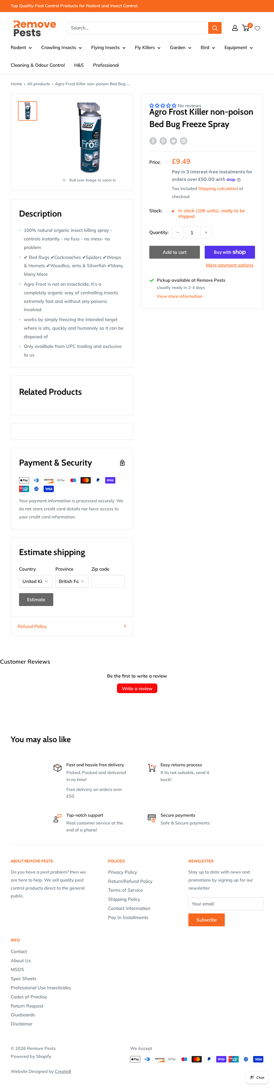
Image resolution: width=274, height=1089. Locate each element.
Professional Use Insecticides (41, 987)
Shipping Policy (124, 899)
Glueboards (23, 1014)
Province (64, 569)
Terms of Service (125, 890)
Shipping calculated (218, 188)
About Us (21, 960)
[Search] (215, 28)
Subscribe (206, 920)
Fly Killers (145, 47)
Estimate (36, 599)
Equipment (235, 47)
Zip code (100, 569)
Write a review (137, 688)
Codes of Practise (29, 996)
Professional (106, 65)
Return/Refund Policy (130, 881)
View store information (179, 296)
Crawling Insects (58, 47)
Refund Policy (32, 626)
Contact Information (129, 908)
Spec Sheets (23, 978)
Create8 (63, 1071)
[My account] (235, 28)
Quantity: (159, 232)
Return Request (27, 1006)
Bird (205, 47)
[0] (245, 28)
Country (27, 569)
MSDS (17, 969)
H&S (79, 65)
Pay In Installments (128, 917)
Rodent (18, 47)
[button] (163, 105)
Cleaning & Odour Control (38, 65)
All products (38, 83)
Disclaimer (21, 1024)
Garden (177, 47)
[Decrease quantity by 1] (177, 232)
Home (16, 83)
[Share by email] (183, 140)
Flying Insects (105, 47)
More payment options (229, 265)
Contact (19, 951)
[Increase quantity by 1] (206, 232)
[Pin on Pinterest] (163, 140)
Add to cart (175, 252)
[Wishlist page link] (257, 28)
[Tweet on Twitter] (173, 140)
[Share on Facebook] (153, 140)
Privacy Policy (122, 872)
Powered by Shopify (31, 1056)
